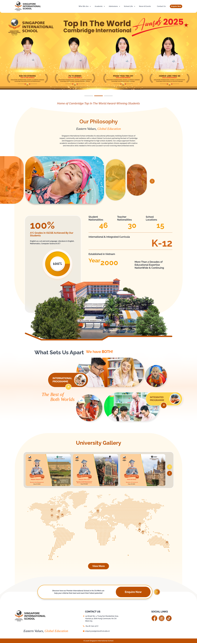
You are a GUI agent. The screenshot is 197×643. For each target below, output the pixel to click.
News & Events (145, 6)
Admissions (113, 6)
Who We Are (84, 6)
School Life (128, 6)
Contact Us (161, 6)
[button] (176, 6)
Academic (99, 6)
